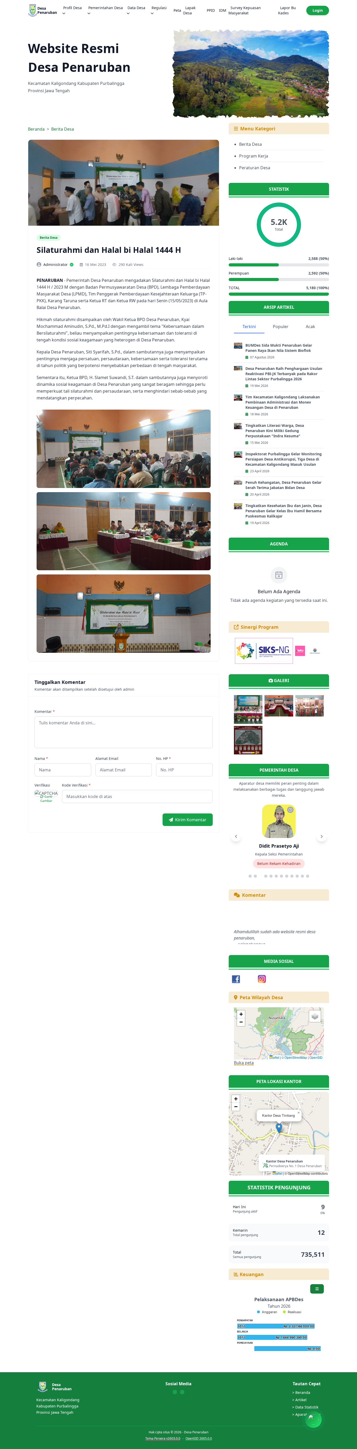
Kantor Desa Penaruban (284, 1161)
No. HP (163, 758)
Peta (177, 10)
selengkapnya (252, 922)
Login (318, 10)
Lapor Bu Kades (287, 10)
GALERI (281, 680)
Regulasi (159, 7)
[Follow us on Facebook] (175, 1392)
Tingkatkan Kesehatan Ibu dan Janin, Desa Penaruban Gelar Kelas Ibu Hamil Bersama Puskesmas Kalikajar (283, 511)
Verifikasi (42, 785)
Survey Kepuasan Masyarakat (244, 10)
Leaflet (274, 1057)
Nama (41, 758)
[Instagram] (262, 979)
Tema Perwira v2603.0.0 (162, 1438)
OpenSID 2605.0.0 (199, 1438)
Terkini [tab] (249, 326)
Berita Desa (62, 129)
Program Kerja (253, 156)
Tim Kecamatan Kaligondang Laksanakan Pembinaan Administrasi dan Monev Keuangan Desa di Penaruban (282, 402)
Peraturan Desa (254, 168)
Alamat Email (106, 758)
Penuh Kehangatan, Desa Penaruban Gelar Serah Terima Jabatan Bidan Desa (283, 485)
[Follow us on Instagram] (182, 1392)
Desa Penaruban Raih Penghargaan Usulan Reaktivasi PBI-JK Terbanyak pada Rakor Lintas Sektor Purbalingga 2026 (283, 373)
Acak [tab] (310, 326)
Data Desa (136, 7)
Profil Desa (72, 7)
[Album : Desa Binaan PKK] (248, 709)
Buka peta (244, 1063)
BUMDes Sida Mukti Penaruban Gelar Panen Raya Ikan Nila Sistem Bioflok (278, 348)
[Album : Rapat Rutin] (309, 709)
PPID (211, 10)
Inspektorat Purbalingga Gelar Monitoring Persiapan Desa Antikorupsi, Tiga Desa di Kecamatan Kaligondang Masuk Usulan (283, 459)
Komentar (44, 711)
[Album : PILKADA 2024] (248, 740)
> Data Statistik (305, 1407)
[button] (241, 1014)
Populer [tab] (281, 326)
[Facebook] (236, 979)
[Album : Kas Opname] (278, 709)
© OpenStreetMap (294, 1057)
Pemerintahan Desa (105, 7)
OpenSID (316, 1057)
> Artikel (299, 1399)
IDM (222, 10)
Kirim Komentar (190, 820)
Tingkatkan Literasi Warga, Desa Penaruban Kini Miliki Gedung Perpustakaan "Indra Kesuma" (274, 430)
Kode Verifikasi (76, 785)
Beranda (36, 129)
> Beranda (301, 1392)
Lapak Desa (189, 10)
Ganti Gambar (46, 799)
